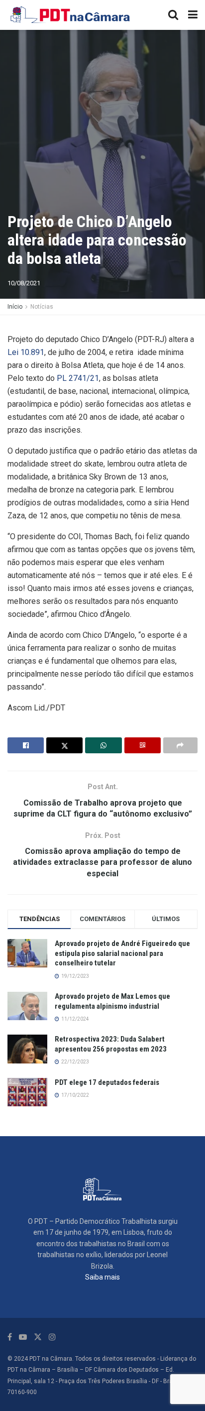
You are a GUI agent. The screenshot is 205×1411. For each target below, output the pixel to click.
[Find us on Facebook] (9, 1337)
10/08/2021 (23, 283)
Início (14, 306)
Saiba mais (102, 1277)
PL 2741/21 (78, 378)
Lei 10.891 (25, 352)
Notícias (41, 306)
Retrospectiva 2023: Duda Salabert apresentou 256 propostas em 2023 (111, 1044)
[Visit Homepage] (70, 15)
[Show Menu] (193, 15)
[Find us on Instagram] (52, 1337)
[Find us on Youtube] (23, 1337)
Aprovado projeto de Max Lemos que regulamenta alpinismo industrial (112, 1001)
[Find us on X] (38, 1337)
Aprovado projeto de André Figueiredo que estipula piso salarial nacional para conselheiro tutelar (122, 953)
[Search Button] (173, 15)
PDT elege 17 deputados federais (107, 1082)
